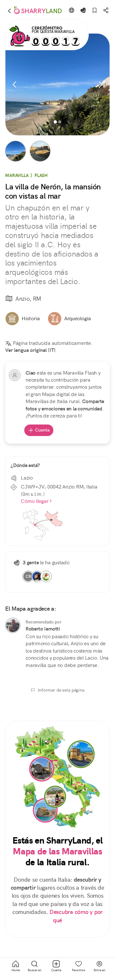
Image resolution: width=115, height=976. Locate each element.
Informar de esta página (61, 690)
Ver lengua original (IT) (30, 350)
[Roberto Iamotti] (12, 625)
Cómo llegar (35, 501)
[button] (15, 151)
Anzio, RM (28, 298)
